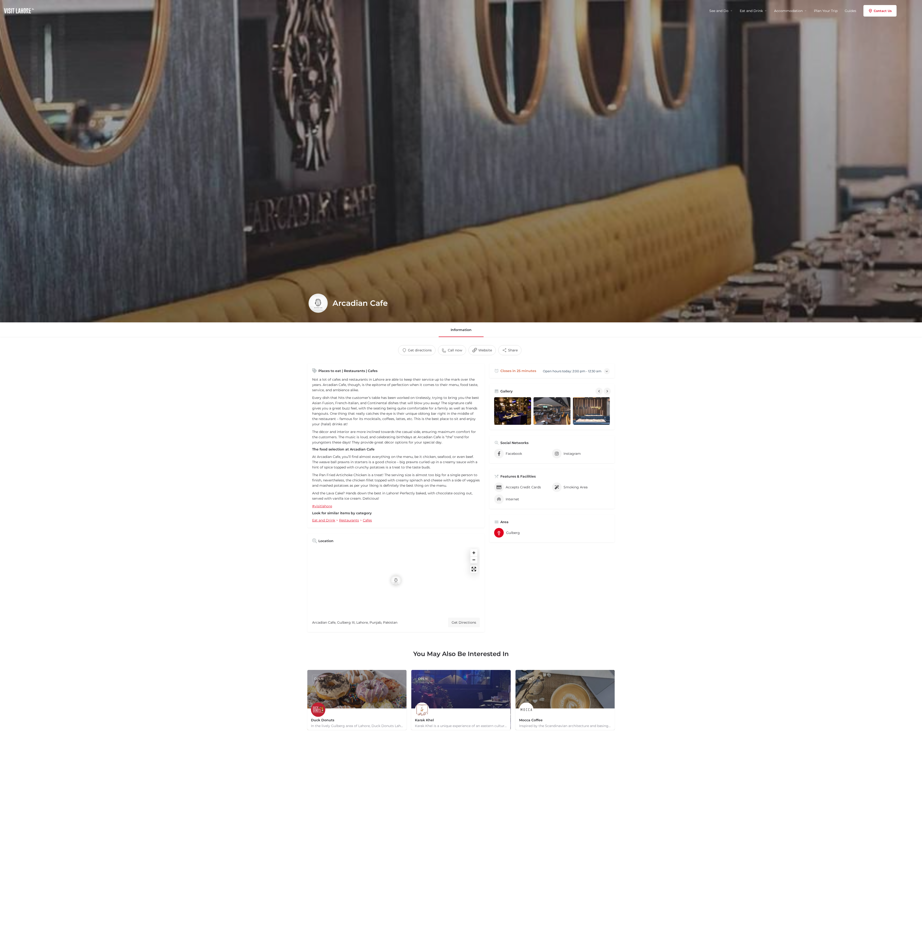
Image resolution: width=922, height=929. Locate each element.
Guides (850, 11)
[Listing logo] (318, 303)
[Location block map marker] (396, 580)
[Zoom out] (473, 559)
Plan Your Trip (825, 11)
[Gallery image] (512, 411)
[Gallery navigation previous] (599, 391)
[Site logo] (20, 10)
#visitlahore (322, 506)
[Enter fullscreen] (473, 569)
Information (461, 330)
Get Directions (464, 622)
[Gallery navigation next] (608, 391)
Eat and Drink (751, 11)
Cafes (367, 520)
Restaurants (349, 520)
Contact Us (883, 11)
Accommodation (788, 11)
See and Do (718, 11)
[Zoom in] (473, 552)
